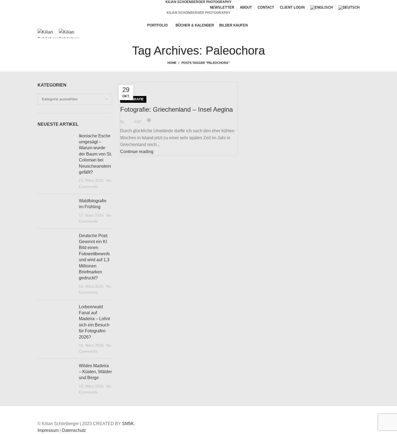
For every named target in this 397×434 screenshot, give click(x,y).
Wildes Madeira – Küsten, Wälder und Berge (95, 371)
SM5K (128, 423)
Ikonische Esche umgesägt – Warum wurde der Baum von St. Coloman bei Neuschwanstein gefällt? (95, 154)
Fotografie (133, 99)
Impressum (48, 430)
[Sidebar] (7, 413)
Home (171, 62)
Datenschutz (74, 430)
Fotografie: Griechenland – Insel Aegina (176, 109)
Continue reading (136, 151)
